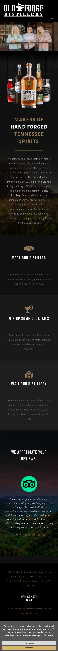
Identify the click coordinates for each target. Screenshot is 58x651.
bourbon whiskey (18, 165)
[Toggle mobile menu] (52, 4)
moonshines (18, 160)
